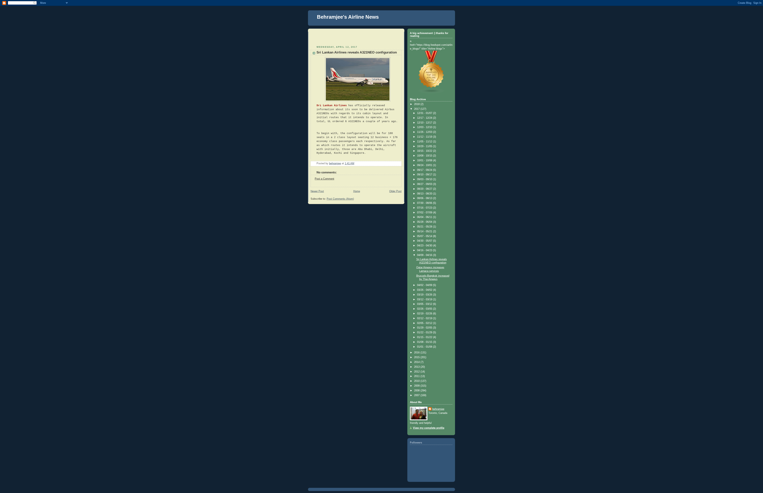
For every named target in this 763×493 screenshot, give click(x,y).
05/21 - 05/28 (425, 226)
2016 (417, 352)
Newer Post (317, 191)
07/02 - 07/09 (425, 212)
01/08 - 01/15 (425, 342)
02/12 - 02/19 (425, 318)
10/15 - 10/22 (425, 151)
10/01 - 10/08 (425, 160)
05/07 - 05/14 (425, 236)
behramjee (438, 409)
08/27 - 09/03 (425, 184)
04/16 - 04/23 (425, 250)
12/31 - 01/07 (425, 113)
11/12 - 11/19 (425, 136)
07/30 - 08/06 (425, 203)
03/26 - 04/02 (425, 290)
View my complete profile (428, 428)
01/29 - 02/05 (425, 327)
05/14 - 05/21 (425, 231)
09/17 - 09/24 (425, 170)
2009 (417, 385)
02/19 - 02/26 (425, 313)
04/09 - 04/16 (425, 255)
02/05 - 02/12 (425, 323)
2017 (417, 109)
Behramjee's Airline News (348, 17)
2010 (417, 381)
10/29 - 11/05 (425, 146)
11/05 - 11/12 (425, 141)
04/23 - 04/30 (425, 245)
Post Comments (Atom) (340, 198)
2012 (417, 371)
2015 (417, 357)
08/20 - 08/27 (425, 189)
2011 (417, 376)
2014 (417, 362)
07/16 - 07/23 (425, 207)
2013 (417, 367)
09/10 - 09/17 (425, 174)
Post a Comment (324, 178)
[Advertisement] (334, 38)
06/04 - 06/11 (425, 217)
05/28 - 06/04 (425, 222)
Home (356, 191)
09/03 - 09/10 (425, 179)
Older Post (395, 191)
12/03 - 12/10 (425, 127)
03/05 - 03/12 (425, 304)
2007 (417, 395)
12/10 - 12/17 (425, 122)
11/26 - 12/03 (425, 132)
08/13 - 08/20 (425, 193)
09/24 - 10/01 (425, 165)
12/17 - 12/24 (425, 118)
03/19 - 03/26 (425, 294)
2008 (417, 390)
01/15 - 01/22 (425, 337)
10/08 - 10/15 (425, 155)
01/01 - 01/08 (425, 346)
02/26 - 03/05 (425, 308)
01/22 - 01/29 (425, 332)
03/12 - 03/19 (425, 299)
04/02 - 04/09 (425, 285)
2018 (417, 104)
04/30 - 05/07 (425, 240)
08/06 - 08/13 (425, 198)
